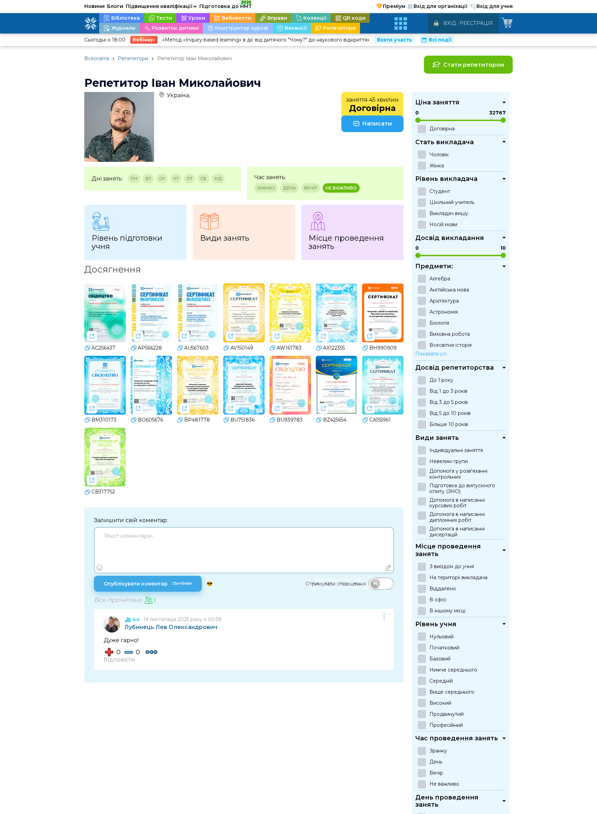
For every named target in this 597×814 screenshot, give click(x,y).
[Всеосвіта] (90, 23)
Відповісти (119, 659)
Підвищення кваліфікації (161, 6)
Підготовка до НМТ (225, 5)
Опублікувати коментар (148, 584)
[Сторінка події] (92, 336)
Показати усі (431, 354)
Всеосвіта (96, 58)
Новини (94, 6)
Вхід (449, 23)
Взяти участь (394, 40)
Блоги (115, 6)
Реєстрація (476, 23)
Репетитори (133, 58)
